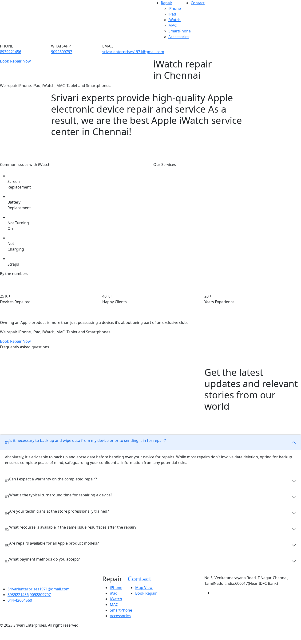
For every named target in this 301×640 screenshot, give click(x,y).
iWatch (174, 19)
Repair (166, 2)
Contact (198, 2)
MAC (172, 25)
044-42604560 (20, 600)
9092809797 (61, 51)
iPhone (174, 8)
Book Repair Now (15, 61)
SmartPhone (179, 31)
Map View (144, 587)
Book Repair (146, 593)
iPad (172, 14)
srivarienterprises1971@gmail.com (133, 51)
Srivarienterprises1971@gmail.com (39, 589)
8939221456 (10, 51)
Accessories (178, 36)
